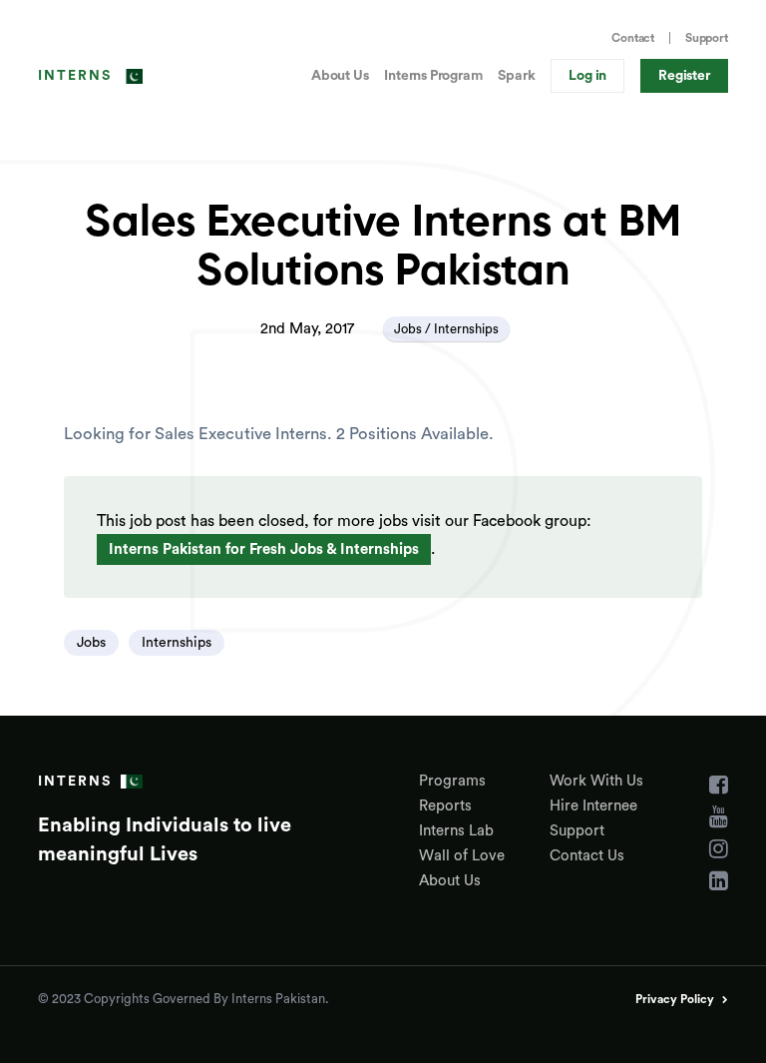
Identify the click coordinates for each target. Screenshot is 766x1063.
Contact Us (587, 855)
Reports (445, 805)
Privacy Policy (674, 999)
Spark (516, 76)
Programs (452, 781)
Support (706, 38)
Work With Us (596, 781)
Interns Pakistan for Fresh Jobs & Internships (264, 549)
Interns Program (433, 76)
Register (683, 76)
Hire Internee (593, 805)
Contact (632, 38)
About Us (339, 76)
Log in (587, 76)
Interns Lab (456, 830)
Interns (75, 76)
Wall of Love (462, 855)
